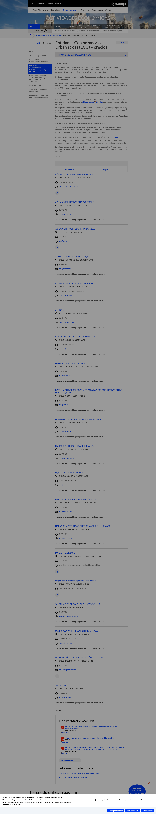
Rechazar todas (132, 811)
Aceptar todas (147, 811)
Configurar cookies (116, 811)
